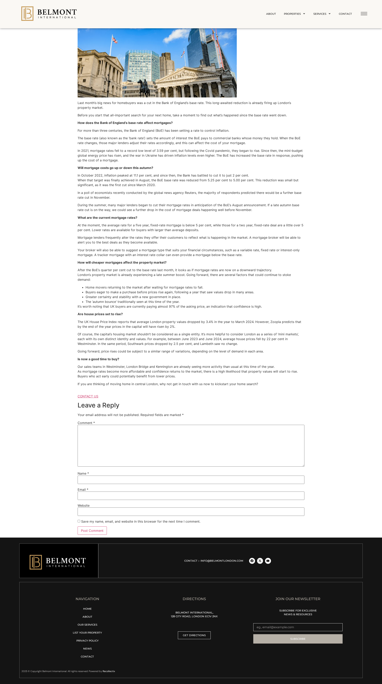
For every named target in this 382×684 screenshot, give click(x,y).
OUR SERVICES (87, 624)
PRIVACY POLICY (87, 640)
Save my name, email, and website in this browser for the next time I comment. (140, 521)
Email (83, 489)
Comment (86, 422)
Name (83, 473)
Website (84, 505)
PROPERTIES (292, 13)
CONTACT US (88, 396)
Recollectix (109, 671)
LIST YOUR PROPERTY (87, 632)
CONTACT (345, 13)
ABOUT (271, 13)
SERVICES (319, 13)
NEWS (87, 648)
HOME (87, 608)
